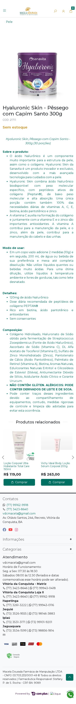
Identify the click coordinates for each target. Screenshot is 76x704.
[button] (63, 11)
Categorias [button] (12, 549)
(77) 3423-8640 (17, 509)
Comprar (21, 482)
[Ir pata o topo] (69, 677)
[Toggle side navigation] (5, 11)
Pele (9, 22)
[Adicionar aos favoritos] (8, 432)
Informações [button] (13, 539)
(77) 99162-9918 (17, 505)
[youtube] (10, 530)
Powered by (23, 693)
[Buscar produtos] (55, 11)
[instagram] (16, 530)
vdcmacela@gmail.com (19, 513)
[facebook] (5, 530)
